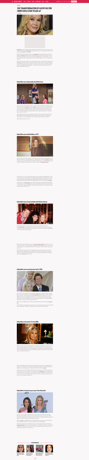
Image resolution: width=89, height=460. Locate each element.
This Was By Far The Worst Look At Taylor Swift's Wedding (29, 454)
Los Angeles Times (36, 294)
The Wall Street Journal (44, 162)
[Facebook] (56, 1)
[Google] (68, 1)
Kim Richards (36, 54)
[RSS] (69, 1)
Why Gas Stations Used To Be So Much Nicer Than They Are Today (39, 454)
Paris (24, 50)
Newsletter (74, 1)
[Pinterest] (63, 1)
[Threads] (66, 1)
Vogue (19, 62)
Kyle (38, 56)
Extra (34, 348)
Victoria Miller (19, 13)
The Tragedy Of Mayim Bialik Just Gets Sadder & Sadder (20, 454)
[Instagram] (59, 1)
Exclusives (29, 1)
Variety (22, 420)
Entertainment (38, 1)
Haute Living (27, 182)
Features (46, 1)
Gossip (33, 1)
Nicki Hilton (29, 50)
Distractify (50, 180)
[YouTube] (58, 1)
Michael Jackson (22, 227)
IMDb (35, 107)
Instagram (23, 55)
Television (18, 5)
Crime (43, 1)
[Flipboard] (64, 1)
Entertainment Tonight (20, 425)
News (25, 1)
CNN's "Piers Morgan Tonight (39, 244)
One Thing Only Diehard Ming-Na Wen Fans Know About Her (49, 454)
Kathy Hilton (19, 49)
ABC (52, 103)
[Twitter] (61, 1)
